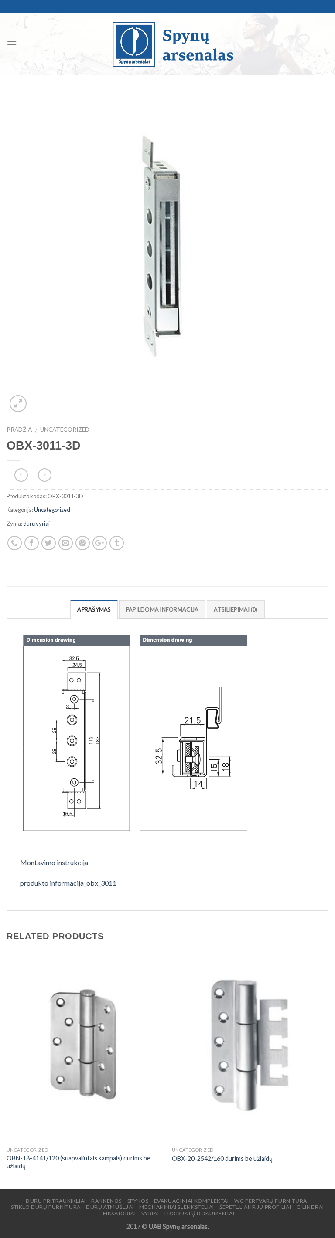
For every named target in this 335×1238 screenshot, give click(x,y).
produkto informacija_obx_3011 (68, 883)
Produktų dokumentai (199, 1213)
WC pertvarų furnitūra (270, 1200)
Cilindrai (311, 1207)
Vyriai (150, 1213)
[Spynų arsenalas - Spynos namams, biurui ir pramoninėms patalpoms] (173, 44)
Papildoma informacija (162, 609)
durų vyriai (36, 523)
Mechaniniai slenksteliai (176, 1207)
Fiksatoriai (119, 1213)
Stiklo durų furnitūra (46, 1207)
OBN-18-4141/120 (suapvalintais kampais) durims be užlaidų (78, 1162)
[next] (328, 1069)
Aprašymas (93, 609)
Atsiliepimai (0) (235, 609)
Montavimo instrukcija (54, 862)
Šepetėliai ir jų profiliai (255, 1207)
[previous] (7, 1069)
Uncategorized (64, 429)
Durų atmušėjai (110, 1207)
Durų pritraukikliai (56, 1200)
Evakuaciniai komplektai (191, 1200)
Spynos (138, 1200)
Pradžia (19, 429)
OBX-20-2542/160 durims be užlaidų (222, 1158)
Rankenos (106, 1200)
